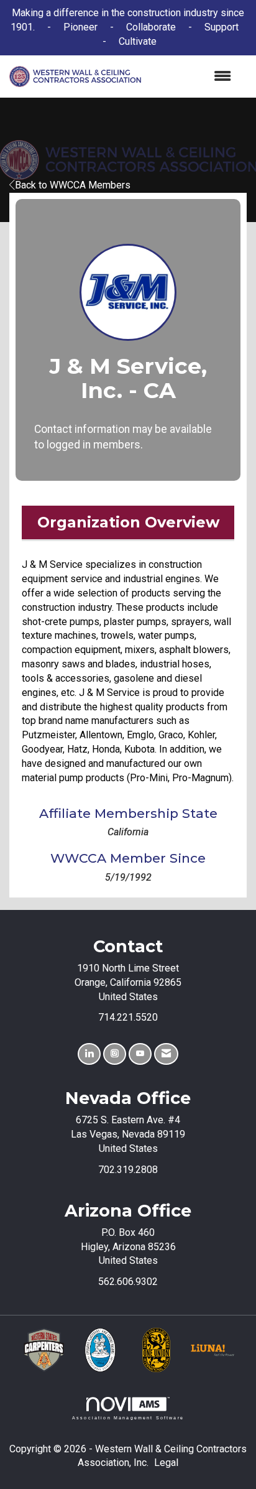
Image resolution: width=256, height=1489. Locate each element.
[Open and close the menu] (192, 76)
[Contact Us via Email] (166, 1054)
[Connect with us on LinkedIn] (89, 1054)
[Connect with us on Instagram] (114, 1054)
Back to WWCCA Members (72, 185)
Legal (166, 1462)
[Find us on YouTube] (140, 1054)
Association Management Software (128, 1417)
